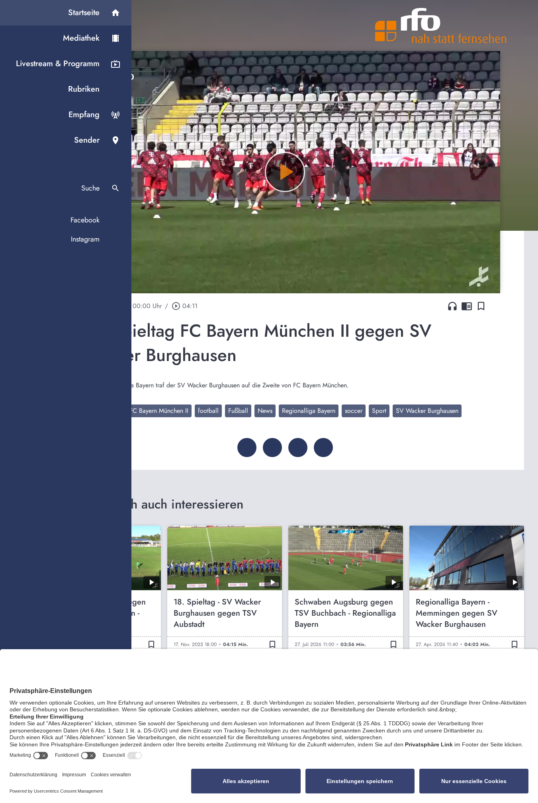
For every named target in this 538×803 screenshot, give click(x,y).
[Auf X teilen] (272, 447)
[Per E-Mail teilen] (323, 447)
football (208, 410)
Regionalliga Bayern (308, 410)
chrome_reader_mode (466, 306)
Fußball (238, 410)
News (265, 410)
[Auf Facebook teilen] (246, 447)
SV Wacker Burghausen (427, 410)
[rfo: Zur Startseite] (441, 25)
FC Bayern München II (158, 410)
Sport (379, 410)
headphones (452, 306)
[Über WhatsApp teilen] (297, 447)
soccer (353, 410)
